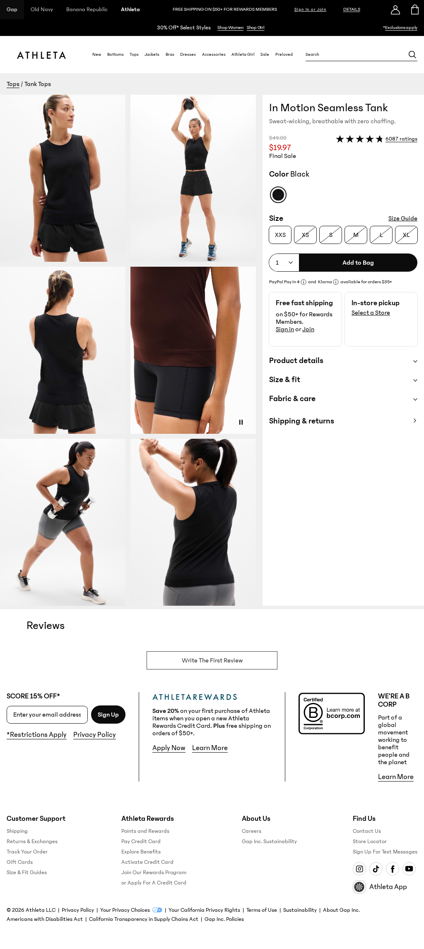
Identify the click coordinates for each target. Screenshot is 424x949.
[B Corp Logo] (332, 713)
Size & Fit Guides (27, 872)
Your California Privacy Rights (204, 910)
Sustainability (300, 910)
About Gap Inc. (341, 910)
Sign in (285, 329)
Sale (264, 54)
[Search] (412, 55)
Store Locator (370, 841)
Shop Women (230, 27)
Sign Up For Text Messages (385, 852)
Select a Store (371, 313)
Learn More (210, 748)
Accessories (214, 54)
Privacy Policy (94, 735)
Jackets (152, 54)
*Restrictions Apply (37, 735)
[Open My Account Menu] (395, 9)
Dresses (188, 54)
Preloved (284, 54)
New (96, 54)
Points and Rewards (145, 831)
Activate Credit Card (147, 862)
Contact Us (367, 831)
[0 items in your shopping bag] (414, 9)
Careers (251, 831)
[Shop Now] (212, 27)
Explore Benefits (141, 852)
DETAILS (351, 9)
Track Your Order (27, 852)
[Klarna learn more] (336, 282)
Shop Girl (256, 27)
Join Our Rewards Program (153, 872)
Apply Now (169, 748)
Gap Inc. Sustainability (269, 841)
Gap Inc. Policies (224, 919)
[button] (131, 350)
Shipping (17, 831)
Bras (170, 54)
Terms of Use (261, 910)
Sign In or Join (310, 9)
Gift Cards (20, 862)
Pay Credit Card (141, 841)
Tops (134, 54)
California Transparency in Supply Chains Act (143, 919)
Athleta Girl (243, 54)
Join (308, 329)
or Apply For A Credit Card (153, 883)
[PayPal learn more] (303, 282)
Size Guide (402, 218)
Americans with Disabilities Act (45, 919)
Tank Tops (37, 84)
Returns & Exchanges (32, 841)
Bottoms (115, 54)
